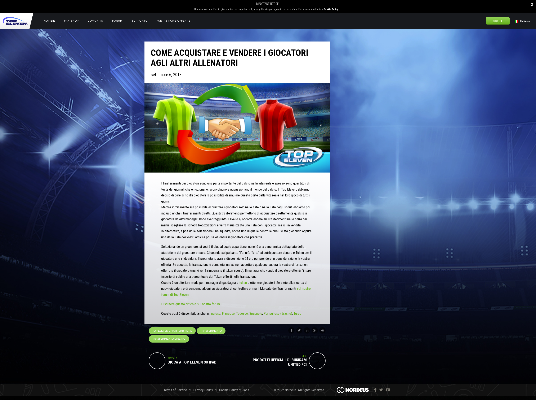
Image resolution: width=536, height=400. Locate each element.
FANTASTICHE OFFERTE (174, 20)
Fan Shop (71, 20)
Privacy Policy (203, 390)
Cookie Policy (330, 9)
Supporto (140, 20)
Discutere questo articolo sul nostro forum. (191, 304)
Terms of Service (175, 390)
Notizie (49, 20)
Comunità (95, 20)
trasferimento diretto (168, 338)
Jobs (245, 390)
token (242, 283)
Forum (117, 20)
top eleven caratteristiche (172, 330)
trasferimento (211, 330)
